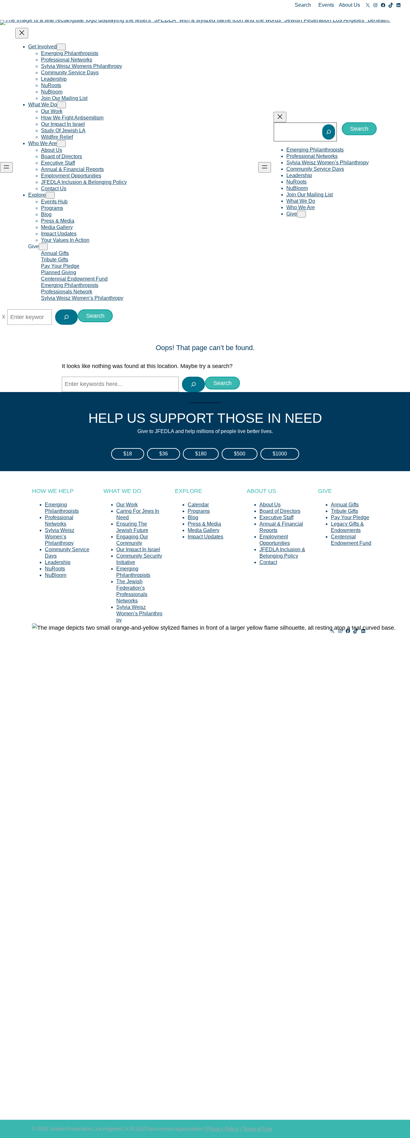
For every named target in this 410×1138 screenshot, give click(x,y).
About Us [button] (349, 5)
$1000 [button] (280, 453)
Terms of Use (257, 1129)
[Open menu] (6, 167)
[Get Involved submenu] (61, 47)
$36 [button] (163, 453)
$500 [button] (239, 453)
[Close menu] (21, 33)
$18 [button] (127, 453)
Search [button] (303, 5)
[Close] (3, 317)
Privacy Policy (222, 1129)
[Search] (328, 132)
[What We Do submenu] (61, 105)
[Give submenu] (43, 246)
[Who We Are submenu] (61, 143)
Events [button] (326, 5)
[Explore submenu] (50, 195)
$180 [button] (201, 453)
